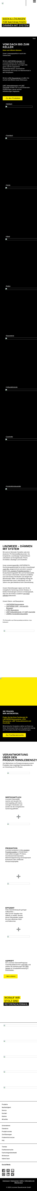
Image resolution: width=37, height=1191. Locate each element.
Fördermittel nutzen (8, 1137)
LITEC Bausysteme (12, 610)
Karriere (4, 1116)
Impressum (6, 1181)
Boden (8, 286)
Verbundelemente (12, 387)
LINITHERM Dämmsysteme (15, 604)
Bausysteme (10, 335)
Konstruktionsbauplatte (13, 486)
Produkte (5, 1104)
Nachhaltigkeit (6, 1107)
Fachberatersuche (7, 1150)
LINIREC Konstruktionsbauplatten (17, 614)
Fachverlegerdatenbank (9, 1153)
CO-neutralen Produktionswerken (18, 571)
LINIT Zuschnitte (30, 612)
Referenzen (5, 1156)
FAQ (3, 1140)
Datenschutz (15, 1181)
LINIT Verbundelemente (10, 85)
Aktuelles (5, 1119)
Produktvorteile (7, 1131)
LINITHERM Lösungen (15, 61)
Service (4, 1110)
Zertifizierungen (7, 1134)
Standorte (5, 1128)
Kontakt (4, 1113)
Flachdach (9, 135)
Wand (8, 236)
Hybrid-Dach (6, 1158)
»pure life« (6, 569)
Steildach (9, 104)
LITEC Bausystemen (14, 78)
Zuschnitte (9, 436)
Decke (8, 185)
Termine (4, 1147)
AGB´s (22, 1181)
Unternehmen (6, 1125)
